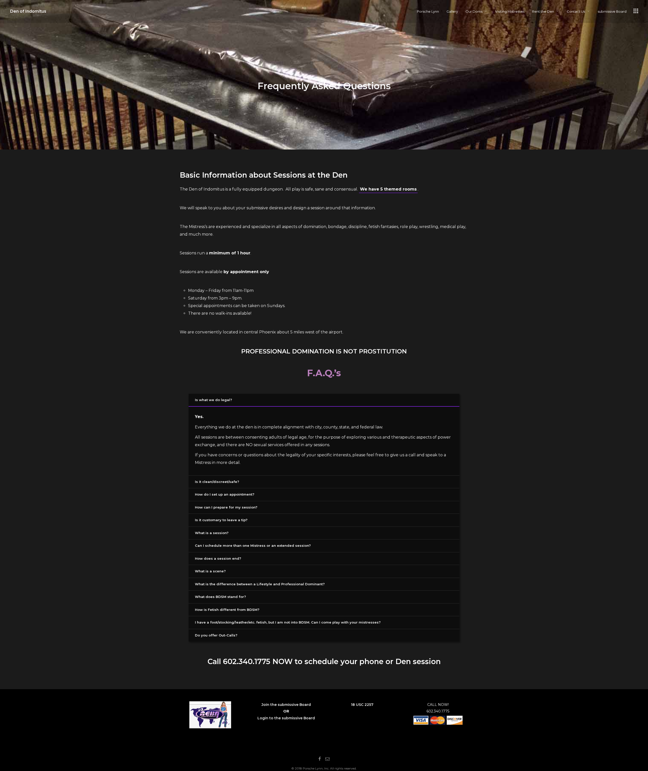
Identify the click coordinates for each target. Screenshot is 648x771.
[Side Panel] (635, 11)
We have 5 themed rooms (388, 189)
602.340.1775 (246, 661)
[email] (327, 759)
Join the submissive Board (286, 704)
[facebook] (319, 759)
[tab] (324, 400)
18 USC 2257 (362, 704)
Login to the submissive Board (286, 718)
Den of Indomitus (28, 11)
